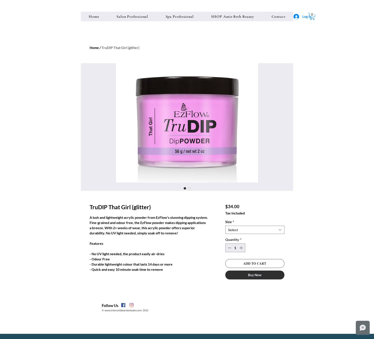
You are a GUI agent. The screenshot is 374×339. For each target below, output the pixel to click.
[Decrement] (229, 248)
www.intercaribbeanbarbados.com (123, 310)
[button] (312, 16)
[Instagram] (131, 305)
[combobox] (254, 230)
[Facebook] (123, 305)
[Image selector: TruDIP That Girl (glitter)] (185, 188)
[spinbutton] (235, 248)
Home (94, 47)
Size (229, 222)
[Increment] (242, 248)
